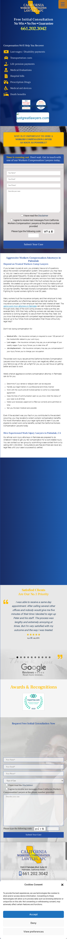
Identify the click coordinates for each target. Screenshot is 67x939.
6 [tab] (35, 657)
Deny (33, 922)
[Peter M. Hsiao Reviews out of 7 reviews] (41, 109)
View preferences (34, 931)
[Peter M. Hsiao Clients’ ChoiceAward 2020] (26, 109)
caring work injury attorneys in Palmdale (20, 306)
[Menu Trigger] (62, 4)
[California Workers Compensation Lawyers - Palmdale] (33, 7)
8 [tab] (42, 657)
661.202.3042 (33, 28)
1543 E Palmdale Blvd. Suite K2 (33, 867)
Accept (33, 914)
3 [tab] (24, 657)
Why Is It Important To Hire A (33, 139)
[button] (62, 884)
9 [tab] (46, 657)
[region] (33, 626)
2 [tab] (21, 657)
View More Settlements (36, 574)
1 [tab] (17, 657)
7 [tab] (39, 657)
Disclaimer (43, 215)
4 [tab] (28, 657)
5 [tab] (32, 657)
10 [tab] (49, 657)
